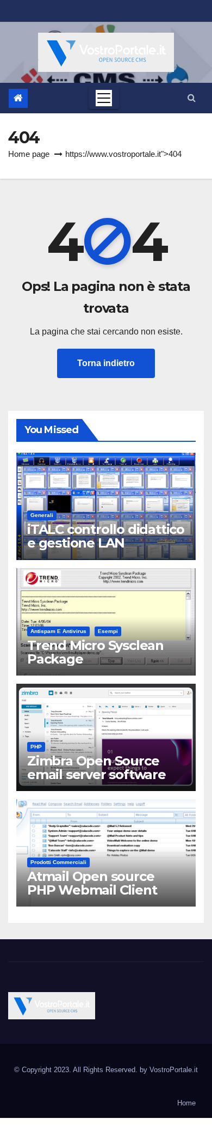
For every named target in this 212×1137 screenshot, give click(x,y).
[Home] (18, 98)
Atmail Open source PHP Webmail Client (92, 883)
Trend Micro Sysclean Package (95, 652)
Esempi (108, 631)
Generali (41, 515)
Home (186, 1103)
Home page (28, 154)
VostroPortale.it (173, 1070)
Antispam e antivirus (58, 631)
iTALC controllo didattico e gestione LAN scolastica (105, 542)
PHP (36, 747)
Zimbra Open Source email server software (96, 767)
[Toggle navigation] (104, 98)
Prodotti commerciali (58, 862)
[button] (191, 97)
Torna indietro (106, 363)
